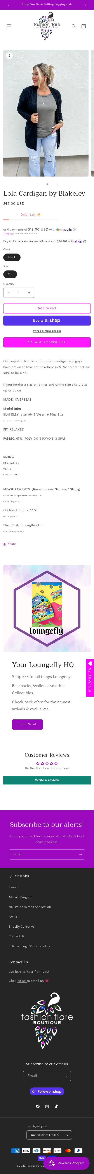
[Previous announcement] (8, 5)
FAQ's (13, 917)
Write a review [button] (47, 780)
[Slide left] (37, 184)
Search (14, 887)
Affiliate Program (20, 897)
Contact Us (16, 936)
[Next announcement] (86, 5)
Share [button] (12, 544)
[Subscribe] (80, 854)
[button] (9, 26)
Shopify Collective (22, 926)
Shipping (8, 234)
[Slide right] (56, 184)
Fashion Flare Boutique (40, 1166)
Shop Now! (27, 724)
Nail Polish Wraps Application (30, 907)
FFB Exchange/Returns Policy (29, 946)
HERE (22, 981)
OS (10, 274)
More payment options (47, 330)
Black (12, 257)
